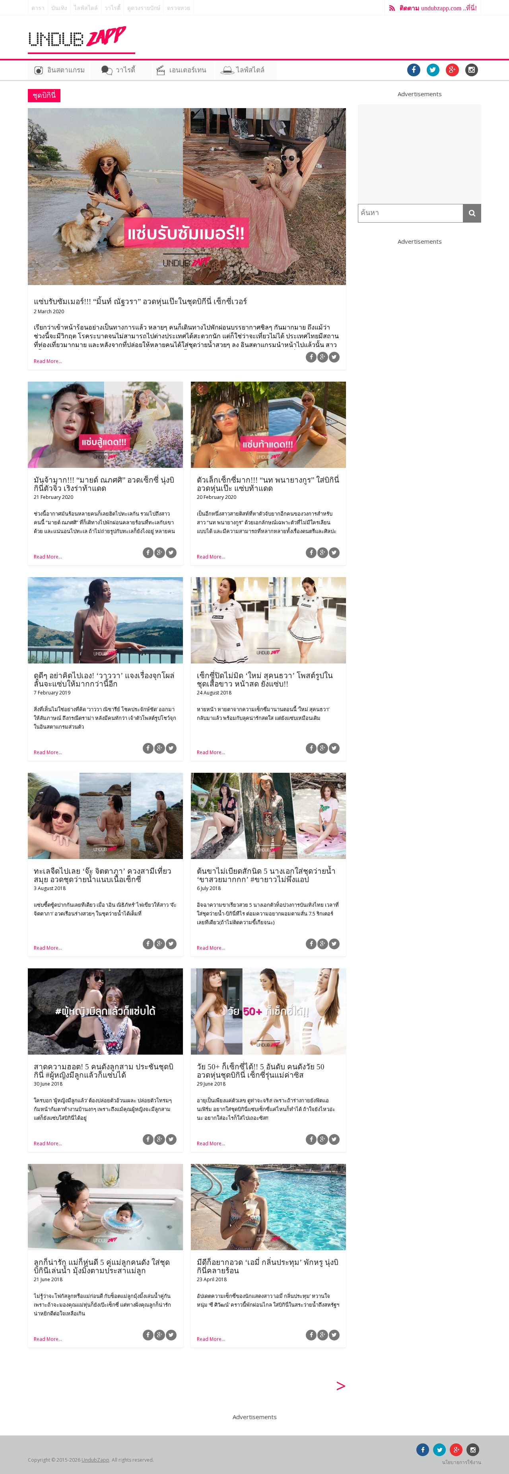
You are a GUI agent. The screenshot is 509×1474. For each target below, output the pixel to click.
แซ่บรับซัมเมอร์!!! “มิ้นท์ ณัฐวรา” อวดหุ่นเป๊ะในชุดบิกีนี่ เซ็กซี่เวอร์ (140, 301)
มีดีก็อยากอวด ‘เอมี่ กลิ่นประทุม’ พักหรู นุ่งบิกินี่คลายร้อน (267, 1266)
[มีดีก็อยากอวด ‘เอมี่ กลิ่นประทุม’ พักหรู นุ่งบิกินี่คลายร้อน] (268, 1168)
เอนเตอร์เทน (187, 70)
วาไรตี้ (112, 8)
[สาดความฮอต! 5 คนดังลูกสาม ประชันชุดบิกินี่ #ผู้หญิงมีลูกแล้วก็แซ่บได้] (105, 973)
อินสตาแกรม (66, 70)
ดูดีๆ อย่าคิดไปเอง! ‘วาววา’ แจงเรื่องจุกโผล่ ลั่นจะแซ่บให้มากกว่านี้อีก (104, 679)
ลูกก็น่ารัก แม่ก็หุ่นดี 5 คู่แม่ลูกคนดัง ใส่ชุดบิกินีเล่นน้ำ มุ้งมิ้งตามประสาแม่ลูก (102, 1266)
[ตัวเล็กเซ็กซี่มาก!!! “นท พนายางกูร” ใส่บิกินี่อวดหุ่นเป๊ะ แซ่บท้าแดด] (268, 386)
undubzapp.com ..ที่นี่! (438, 8)
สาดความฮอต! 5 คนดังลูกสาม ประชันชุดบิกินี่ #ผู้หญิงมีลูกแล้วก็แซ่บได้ (103, 1071)
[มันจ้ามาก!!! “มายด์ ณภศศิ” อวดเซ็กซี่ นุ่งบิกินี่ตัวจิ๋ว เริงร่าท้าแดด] (105, 386)
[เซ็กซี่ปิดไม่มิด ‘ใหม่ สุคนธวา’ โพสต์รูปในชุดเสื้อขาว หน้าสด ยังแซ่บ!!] (268, 582)
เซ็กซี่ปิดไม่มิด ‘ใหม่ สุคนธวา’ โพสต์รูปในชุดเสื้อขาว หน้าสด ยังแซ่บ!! (265, 679)
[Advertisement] (419, 154)
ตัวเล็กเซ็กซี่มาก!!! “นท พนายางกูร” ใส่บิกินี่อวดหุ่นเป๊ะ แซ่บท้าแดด (268, 484)
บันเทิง (59, 8)
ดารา (38, 8)
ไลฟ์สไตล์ (86, 8)
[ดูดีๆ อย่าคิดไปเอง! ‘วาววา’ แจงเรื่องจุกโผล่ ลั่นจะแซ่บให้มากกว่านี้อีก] (105, 582)
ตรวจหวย (178, 8)
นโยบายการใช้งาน (461, 1462)
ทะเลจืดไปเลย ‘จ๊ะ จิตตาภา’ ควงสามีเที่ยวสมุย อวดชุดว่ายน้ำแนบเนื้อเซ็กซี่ (102, 875)
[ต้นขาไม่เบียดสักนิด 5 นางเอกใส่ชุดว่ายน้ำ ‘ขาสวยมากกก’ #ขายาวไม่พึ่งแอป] (268, 777)
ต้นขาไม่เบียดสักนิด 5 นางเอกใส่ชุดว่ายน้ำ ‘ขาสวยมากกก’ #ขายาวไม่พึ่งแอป (266, 875)
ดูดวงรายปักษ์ (143, 8)
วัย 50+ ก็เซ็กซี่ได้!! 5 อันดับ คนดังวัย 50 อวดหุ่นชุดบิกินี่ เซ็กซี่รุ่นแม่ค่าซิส (260, 1071)
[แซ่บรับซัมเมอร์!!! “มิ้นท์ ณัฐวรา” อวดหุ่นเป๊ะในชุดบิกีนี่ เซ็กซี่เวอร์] (187, 113)
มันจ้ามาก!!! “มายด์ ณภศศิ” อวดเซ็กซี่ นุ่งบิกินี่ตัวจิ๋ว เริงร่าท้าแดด (104, 484)
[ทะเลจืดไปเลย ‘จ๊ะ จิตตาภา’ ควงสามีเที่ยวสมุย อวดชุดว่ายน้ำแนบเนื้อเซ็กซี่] (105, 777)
